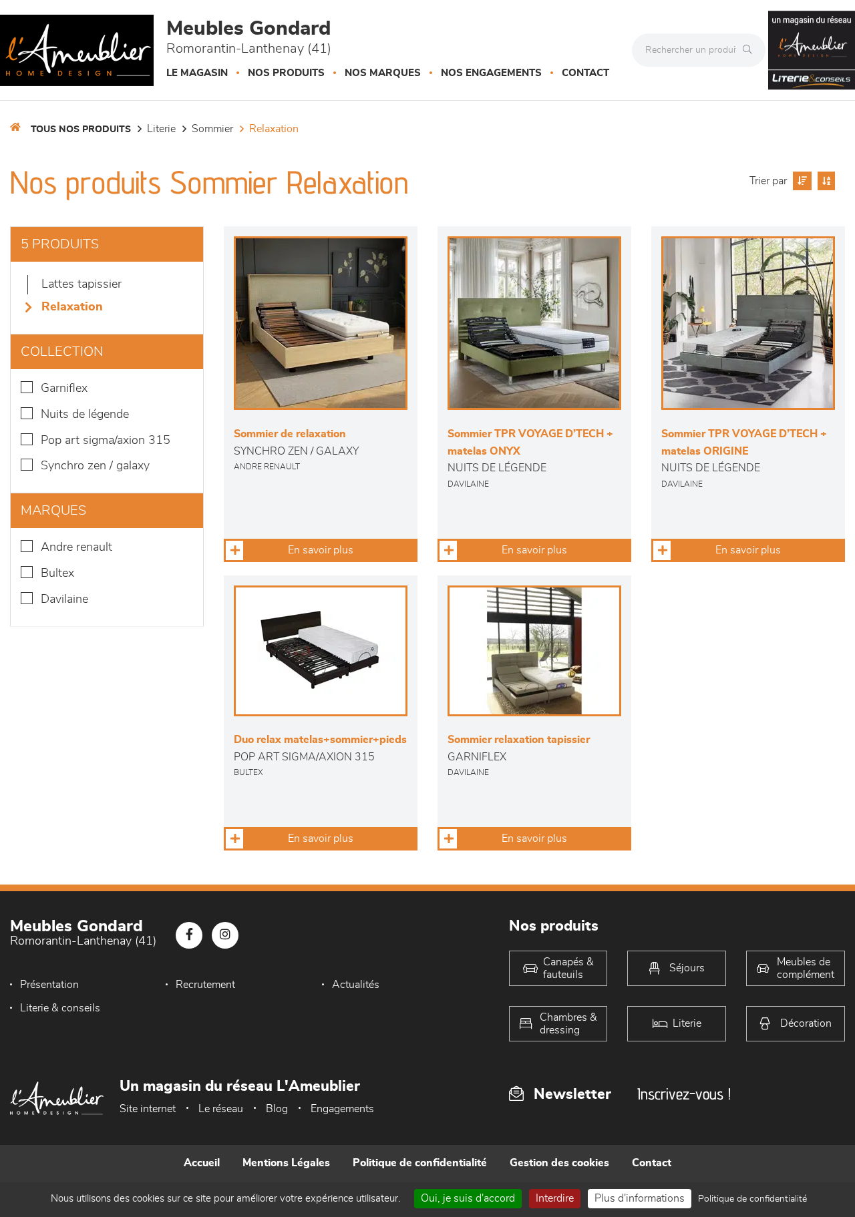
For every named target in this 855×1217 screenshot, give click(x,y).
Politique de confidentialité (420, 1163)
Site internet (148, 1109)
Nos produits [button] (286, 73)
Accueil (202, 1163)
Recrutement (205, 984)
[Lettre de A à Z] (824, 181)
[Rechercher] (750, 50)
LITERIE (161, 129)
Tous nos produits (81, 129)
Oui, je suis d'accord (468, 1198)
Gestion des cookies (559, 1163)
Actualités (355, 984)
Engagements (342, 1109)
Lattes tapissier (81, 284)
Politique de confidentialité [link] (752, 1199)
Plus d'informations (639, 1198)
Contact (585, 73)
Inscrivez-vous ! (684, 1094)
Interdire (555, 1198)
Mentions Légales (286, 1163)
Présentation (49, 984)
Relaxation (274, 129)
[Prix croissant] (801, 181)
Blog (277, 1109)
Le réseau (220, 1109)
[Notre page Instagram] (225, 935)
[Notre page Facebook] (189, 935)
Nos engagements (491, 73)
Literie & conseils (60, 1008)
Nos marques (383, 73)
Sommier (212, 129)
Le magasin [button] (197, 73)
